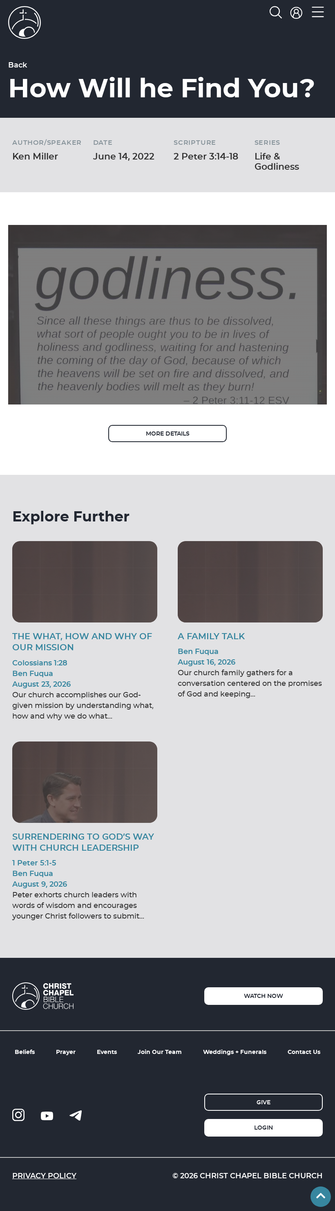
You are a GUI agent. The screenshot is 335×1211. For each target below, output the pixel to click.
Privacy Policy (44, 1175)
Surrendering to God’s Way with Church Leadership (83, 842)
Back (17, 65)
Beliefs (25, 1052)
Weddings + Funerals (234, 1052)
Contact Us (304, 1052)
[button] (317, 14)
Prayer (66, 1052)
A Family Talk (211, 636)
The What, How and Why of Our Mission (82, 641)
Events (107, 1052)
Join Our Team (160, 1052)
